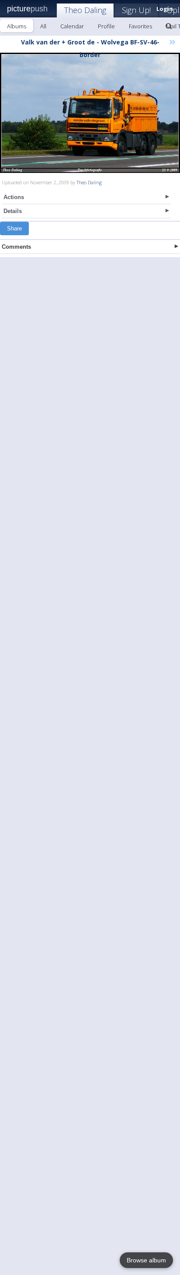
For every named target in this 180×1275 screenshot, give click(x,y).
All (43, 26)
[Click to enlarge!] (90, 113)
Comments (16, 247)
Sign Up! (136, 10)
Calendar (72, 26)
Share (14, 228)
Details (12, 211)
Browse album (146, 1260)
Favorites (140, 26)
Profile (106, 26)
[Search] (169, 26)
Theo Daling (85, 10)
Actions (13, 197)
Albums (16, 26)
